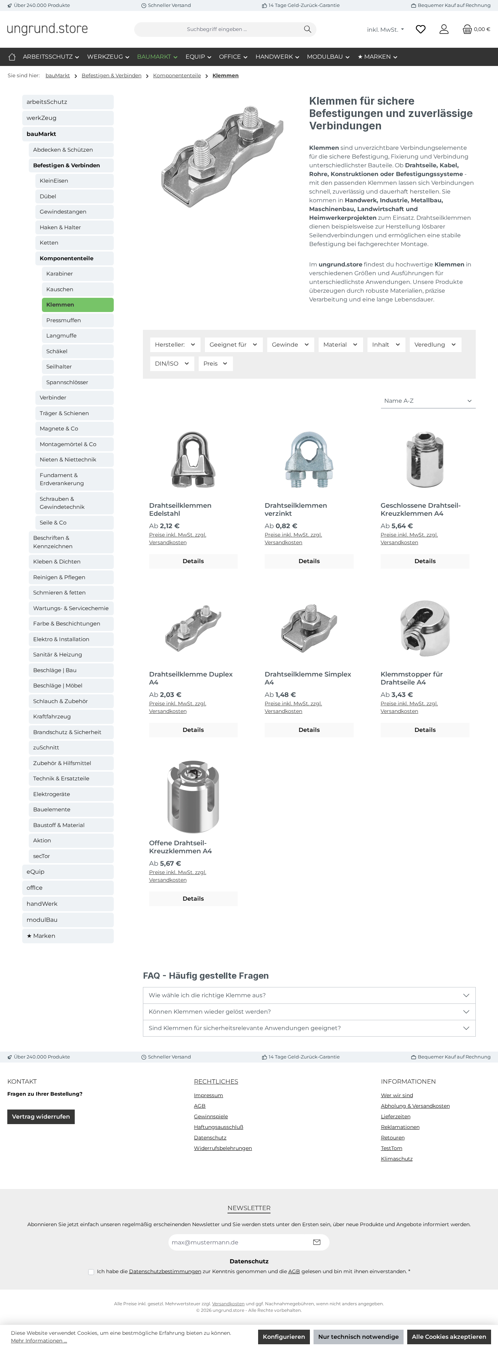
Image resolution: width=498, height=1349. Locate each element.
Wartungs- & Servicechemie (71, 608)
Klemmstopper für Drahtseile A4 (412, 678)
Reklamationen (400, 1127)
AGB (200, 1106)
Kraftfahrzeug (52, 716)
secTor (41, 856)
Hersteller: (170, 344)
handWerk (42, 903)
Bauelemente (51, 809)
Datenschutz (210, 1137)
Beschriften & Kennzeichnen (53, 542)
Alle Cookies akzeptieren (449, 1336)
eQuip (35, 871)
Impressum (208, 1095)
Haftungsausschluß (218, 1127)
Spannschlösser (67, 382)
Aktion (42, 840)
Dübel (48, 196)
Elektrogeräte (51, 794)
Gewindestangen (63, 211)
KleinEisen (54, 180)
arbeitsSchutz (47, 101)
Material (335, 344)
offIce (35, 887)
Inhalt (381, 344)
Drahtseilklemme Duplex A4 (191, 678)
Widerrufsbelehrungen (223, 1148)
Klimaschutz (397, 1158)
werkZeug (42, 117)
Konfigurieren (284, 1336)
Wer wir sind (397, 1095)
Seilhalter (59, 366)
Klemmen (60, 304)
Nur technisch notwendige (358, 1336)
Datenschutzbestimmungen (165, 1271)
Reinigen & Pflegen (59, 577)
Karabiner (59, 273)
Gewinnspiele (211, 1116)
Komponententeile (66, 258)
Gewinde (286, 344)
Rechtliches (216, 1081)
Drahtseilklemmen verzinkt (296, 510)
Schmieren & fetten (59, 592)
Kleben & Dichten (57, 561)
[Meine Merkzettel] (421, 29)
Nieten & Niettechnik (68, 459)
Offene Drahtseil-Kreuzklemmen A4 (180, 847)
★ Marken (41, 935)
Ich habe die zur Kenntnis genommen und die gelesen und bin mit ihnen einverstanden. (253, 1271)
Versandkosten (228, 1303)
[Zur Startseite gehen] (47, 29)
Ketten (49, 242)
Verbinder (53, 397)
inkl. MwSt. (383, 29)
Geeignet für (229, 344)
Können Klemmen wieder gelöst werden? (210, 1011)
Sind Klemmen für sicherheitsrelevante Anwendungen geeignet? (245, 1028)
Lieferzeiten (396, 1116)
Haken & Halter (60, 227)
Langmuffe (61, 335)
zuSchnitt (46, 747)
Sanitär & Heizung (57, 654)
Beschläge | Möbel (57, 685)
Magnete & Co (59, 428)
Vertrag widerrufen (41, 1116)
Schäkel (56, 351)
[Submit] (317, 1242)
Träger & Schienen (64, 413)
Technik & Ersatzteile (61, 778)
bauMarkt (41, 133)
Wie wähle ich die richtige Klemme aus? (207, 995)
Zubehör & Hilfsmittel (62, 763)
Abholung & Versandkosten (415, 1106)
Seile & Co (53, 522)
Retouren (393, 1137)
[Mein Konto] (444, 29)
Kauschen (59, 289)
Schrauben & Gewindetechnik (62, 503)
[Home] (12, 57)
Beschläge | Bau (55, 670)
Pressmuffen (63, 320)
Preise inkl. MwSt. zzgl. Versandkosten (177, 538)
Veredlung (431, 344)
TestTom (391, 1148)
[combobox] (217, 29)
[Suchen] (307, 29)
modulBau (42, 919)
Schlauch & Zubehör (60, 701)
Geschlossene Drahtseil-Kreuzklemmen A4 (421, 510)
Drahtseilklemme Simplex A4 (308, 678)
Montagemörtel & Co (68, 444)
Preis (211, 363)
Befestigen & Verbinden (66, 165)
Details (193, 561)
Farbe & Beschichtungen (66, 623)
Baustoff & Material (59, 825)
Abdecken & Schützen (63, 149)
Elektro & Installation (61, 639)
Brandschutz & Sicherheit (67, 732)
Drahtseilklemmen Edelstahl (180, 510)
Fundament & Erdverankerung (62, 479)
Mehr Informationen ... (39, 1340)
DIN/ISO (167, 363)
